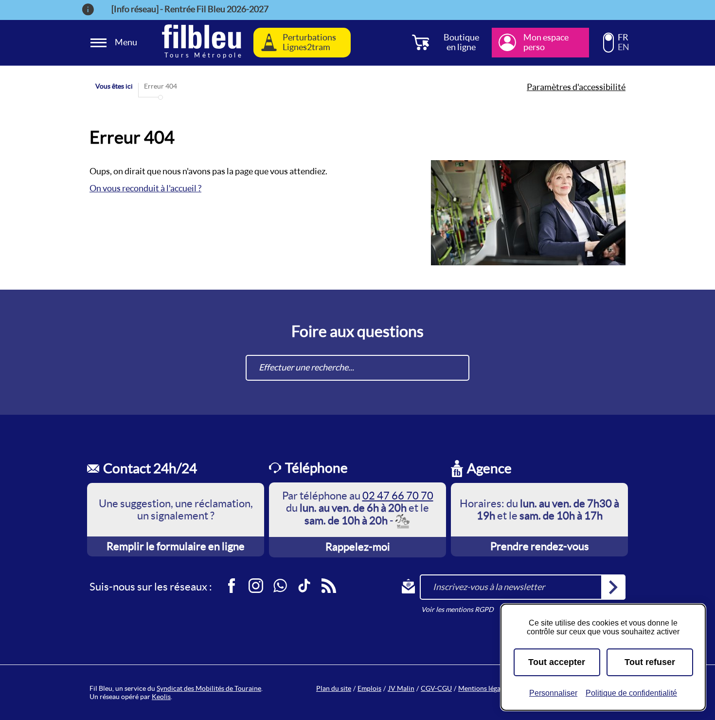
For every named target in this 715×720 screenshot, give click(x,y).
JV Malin (401, 688)
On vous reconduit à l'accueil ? (145, 188)
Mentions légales (483, 688)
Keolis (161, 697)
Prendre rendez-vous (539, 546)
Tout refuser (650, 662)
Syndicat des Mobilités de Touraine (209, 688)
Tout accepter (556, 662)
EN (623, 47)
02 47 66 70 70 (397, 495)
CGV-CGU (436, 688)
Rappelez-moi (357, 547)
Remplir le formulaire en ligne (176, 546)
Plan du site (333, 688)
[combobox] (357, 368)
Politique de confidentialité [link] (631, 693)
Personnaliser (553, 693)
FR (623, 37)
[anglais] (608, 47)
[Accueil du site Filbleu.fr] (201, 42)
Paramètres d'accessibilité (576, 87)
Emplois (369, 688)
